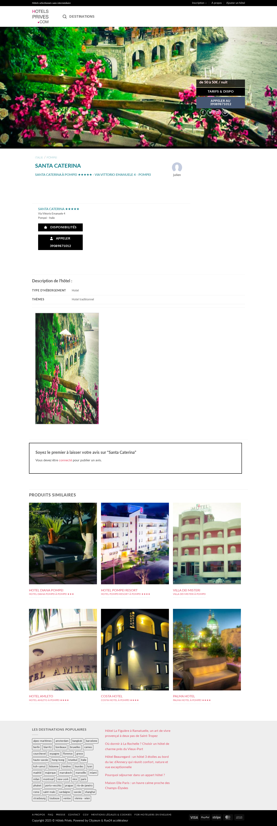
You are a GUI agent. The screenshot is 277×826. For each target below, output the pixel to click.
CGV (85, 814)
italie (39, 157)
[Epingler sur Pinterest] (225, 112)
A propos (217, 3)
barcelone (91, 741)
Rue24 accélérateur (116, 820)
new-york (63, 779)
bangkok (77, 741)
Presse (60, 814)
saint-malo (49, 792)
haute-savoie (40, 760)
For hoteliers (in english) (152, 814)
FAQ (50, 814)
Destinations (81, 16)
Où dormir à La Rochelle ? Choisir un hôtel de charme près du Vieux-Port (137, 746)
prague (69, 785)
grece (79, 754)
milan (36, 779)
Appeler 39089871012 (60, 242)
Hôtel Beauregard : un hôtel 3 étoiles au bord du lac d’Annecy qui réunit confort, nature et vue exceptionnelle (137, 762)
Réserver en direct (62, 527)
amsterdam (62, 741)
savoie (77, 792)
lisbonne (54, 766)
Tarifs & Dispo (221, 91)
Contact (74, 814)
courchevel (39, 754)
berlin (36, 747)
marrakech (66, 773)
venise (67, 798)
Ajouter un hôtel (235, 3)
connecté (65, 460)
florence (68, 754)
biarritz (48, 747)
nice (74, 779)
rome (36, 792)
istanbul (72, 760)
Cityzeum (94, 820)
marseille (81, 773)
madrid (37, 773)
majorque (50, 773)
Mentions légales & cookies (111, 814)
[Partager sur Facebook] (203, 112)
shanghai (90, 792)
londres (66, 766)
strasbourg (39, 798)
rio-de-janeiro (84, 785)
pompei (52, 157)
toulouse (54, 798)
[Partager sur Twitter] (210, 112)
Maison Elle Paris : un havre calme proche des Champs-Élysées (137, 785)
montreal (48, 779)
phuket (37, 785)
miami (93, 773)
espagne (54, 754)
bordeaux (61, 747)
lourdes (79, 766)
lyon (89, 766)
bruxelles (75, 747)
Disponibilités (62, 227)
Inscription (198, 3)
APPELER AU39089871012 (220, 102)
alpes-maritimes (42, 741)
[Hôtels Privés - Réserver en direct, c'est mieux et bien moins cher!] (44, 16)
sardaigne (64, 792)
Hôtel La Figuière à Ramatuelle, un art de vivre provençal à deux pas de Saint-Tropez (137, 733)
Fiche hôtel (63, 536)
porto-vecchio (53, 785)
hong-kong (58, 760)
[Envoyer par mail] (217, 112)
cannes (88, 747)
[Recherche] (65, 16)
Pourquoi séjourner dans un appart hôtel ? (135, 775)
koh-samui (39, 766)
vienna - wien (82, 798)
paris (83, 779)
